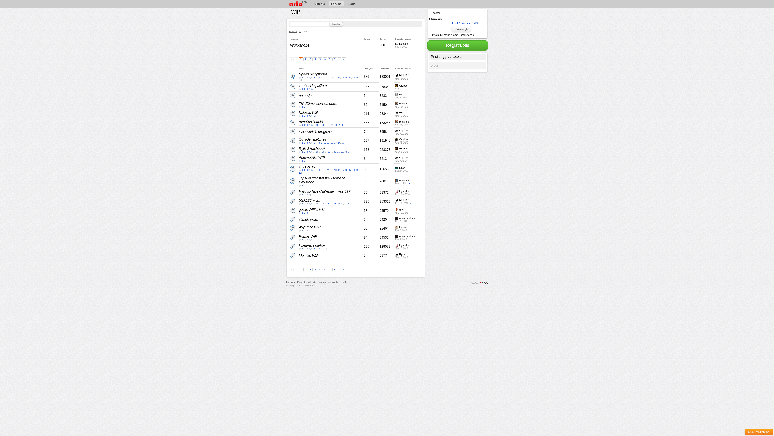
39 (338, 203)
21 (332, 125)
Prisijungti (461, 29)
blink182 (404, 75)
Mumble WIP (308, 256)
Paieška (336, 24)
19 (357, 77)
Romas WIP (308, 236)
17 (350, 77)
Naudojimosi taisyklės (328, 282)
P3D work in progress (315, 132)
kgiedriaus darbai (312, 245)
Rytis (402, 112)
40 (342, 203)
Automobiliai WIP (312, 158)
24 (343, 125)
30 (329, 152)
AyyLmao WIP (310, 227)
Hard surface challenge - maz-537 (324, 191)
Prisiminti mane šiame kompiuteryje (452, 34)
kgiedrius (404, 191)
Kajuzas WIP (308, 113)
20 (300, 80)
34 (349, 152)
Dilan (402, 168)
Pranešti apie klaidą (306, 282)
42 (349, 203)
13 (335, 77)
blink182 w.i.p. (309, 200)
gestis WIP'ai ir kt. (312, 210)
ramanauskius (407, 218)
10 (325, 77)
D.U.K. (344, 282)
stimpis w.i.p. (308, 220)
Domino (403, 44)
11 (328, 77)
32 (342, 152)
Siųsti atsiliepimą (758, 431)
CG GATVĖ (307, 167)
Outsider (404, 139)
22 (336, 125)
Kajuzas (403, 130)
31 (338, 152)
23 (340, 125)
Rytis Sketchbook (312, 149)
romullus (404, 103)
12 (332, 77)
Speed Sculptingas (313, 74)
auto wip (305, 96)
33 (345, 152)
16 (346, 77)
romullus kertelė (311, 122)
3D (300, 31)
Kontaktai (290, 282)
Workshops (299, 45)
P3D (401, 94)
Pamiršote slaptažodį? (465, 23)
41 (345, 203)
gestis (402, 209)
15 (342, 77)
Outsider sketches (312, 139)
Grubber (403, 85)
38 (335, 203)
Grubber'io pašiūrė (313, 86)
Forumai (293, 31)
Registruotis (457, 45)
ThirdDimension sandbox (318, 104)
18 (353, 77)
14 (339, 77)
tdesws (403, 227)
